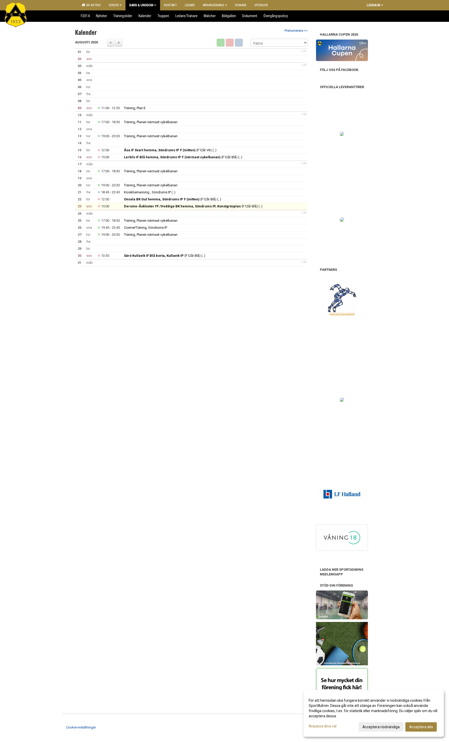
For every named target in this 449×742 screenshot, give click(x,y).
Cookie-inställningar (81, 727)
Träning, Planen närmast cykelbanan (150, 122)
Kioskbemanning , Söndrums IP (147, 192)
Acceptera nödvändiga (381, 727)
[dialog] (373, 713)
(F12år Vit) (168, 150)
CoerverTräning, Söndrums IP (145, 227)
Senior (114, 5)
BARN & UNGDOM (141, 5)
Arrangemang (213, 5)
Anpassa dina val (322, 726)
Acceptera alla (421, 727)
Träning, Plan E (135, 108)
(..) (214, 150)
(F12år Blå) (180, 157)
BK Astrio (93, 5)
